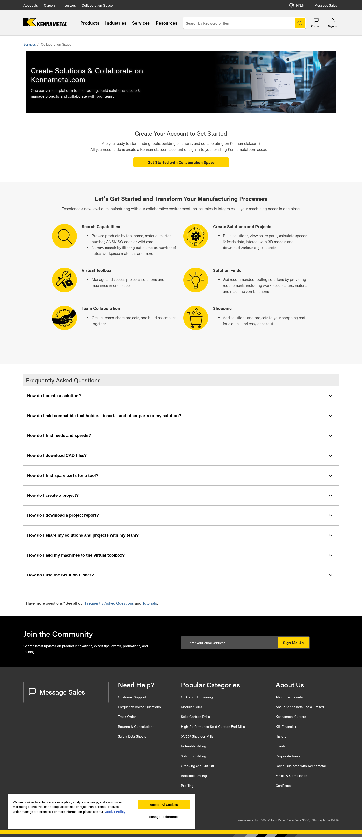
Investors (69, 5)
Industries (115, 23)
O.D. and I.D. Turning (197, 696)
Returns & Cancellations (136, 726)
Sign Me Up (293, 642)
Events (281, 746)
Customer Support (132, 696)
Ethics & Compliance (291, 775)
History (281, 736)
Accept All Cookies (164, 804)
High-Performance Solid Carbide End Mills (213, 726)
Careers (50, 5)
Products (89, 23)
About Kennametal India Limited (300, 706)
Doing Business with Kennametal (301, 765)
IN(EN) (300, 5)
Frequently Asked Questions (139, 706)
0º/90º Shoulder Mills (197, 736)
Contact (316, 26)
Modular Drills (191, 706)
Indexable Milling (193, 746)
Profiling (187, 785)
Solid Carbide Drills (195, 716)
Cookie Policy (115, 811)
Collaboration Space (97, 5)
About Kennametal (289, 696)
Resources (166, 23)
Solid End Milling (193, 755)
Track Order (127, 716)
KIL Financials (286, 726)
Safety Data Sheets (132, 736)
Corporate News (288, 755)
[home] (45, 25)
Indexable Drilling (194, 775)
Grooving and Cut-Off (197, 765)
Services (141, 23)
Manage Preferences (163, 816)
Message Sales (325, 5)
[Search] (300, 23)
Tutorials (149, 603)
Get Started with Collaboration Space (181, 162)
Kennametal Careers (291, 716)
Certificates (284, 785)
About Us (30, 5)
